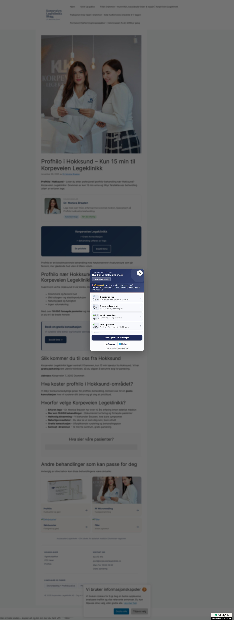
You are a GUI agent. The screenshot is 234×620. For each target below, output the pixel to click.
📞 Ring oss (110, 344)
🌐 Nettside (123, 344)
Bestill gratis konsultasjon (117, 337)
